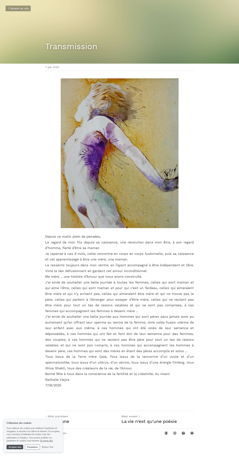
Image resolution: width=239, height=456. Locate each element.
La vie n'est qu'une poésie (149, 421)
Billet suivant (129, 416)
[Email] (192, 433)
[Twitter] (175, 433)
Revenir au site (19, 8)
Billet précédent (58, 416)
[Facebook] (166, 433)
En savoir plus (46, 440)
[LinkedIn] (183, 433)
